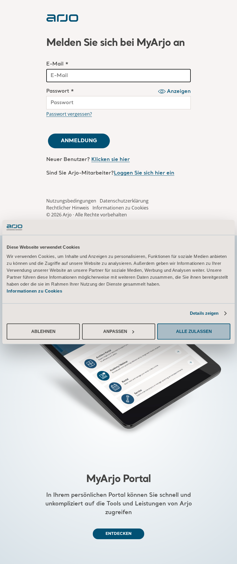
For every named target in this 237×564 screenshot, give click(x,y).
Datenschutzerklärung (124, 201)
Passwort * (60, 91)
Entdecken (118, 534)
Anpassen (115, 331)
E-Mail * (57, 64)
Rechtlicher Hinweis (67, 208)
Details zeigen (204, 313)
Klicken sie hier (110, 160)
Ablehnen (43, 331)
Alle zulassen (194, 331)
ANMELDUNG (79, 140)
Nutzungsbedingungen (71, 201)
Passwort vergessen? (69, 114)
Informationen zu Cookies (34, 290)
